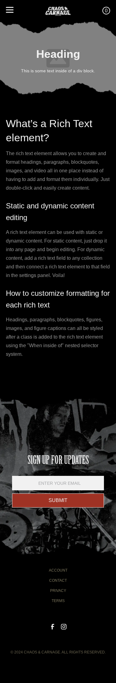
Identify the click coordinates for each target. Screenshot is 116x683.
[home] (58, 10)
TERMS (58, 601)
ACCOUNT (58, 570)
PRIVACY (58, 591)
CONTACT (58, 580)
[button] (22, 11)
